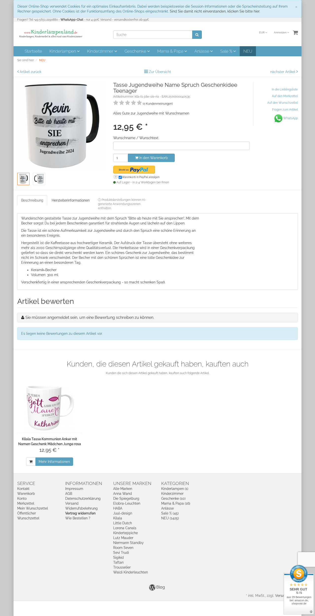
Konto (22, 498)
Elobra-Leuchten (126, 503)
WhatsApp (290, 118)
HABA (117, 508)
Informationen (83, 483)
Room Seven (123, 548)
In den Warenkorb (153, 158)
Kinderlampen (63, 51)
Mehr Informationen (54, 462)
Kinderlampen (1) (174, 489)
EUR (262, 32)
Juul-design (122, 513)
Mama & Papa (170, 51)
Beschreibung (32, 200)
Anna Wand (122, 494)
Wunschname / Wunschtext (135, 138)
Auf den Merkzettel (285, 96)
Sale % (226, 51)
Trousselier (122, 567)
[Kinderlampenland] (50, 34)
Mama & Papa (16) (175, 503)
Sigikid (118, 557)
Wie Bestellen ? (77, 518)
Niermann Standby (128, 543)
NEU (247, 51)
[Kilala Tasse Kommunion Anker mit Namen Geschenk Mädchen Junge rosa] (49, 407)
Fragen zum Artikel (285, 109)
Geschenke (136, 51)
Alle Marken (122, 489)
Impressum (74, 489)
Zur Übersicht (160, 72)
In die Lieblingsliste (285, 89)
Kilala (117, 518)
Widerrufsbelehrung (81, 508)
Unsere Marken (132, 483)
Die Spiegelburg (126, 498)
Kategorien (175, 483)
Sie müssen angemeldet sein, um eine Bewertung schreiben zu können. (89, 317)
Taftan (118, 562)
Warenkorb (26, 494)
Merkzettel (25, 503)
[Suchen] (197, 34)
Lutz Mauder (123, 538)
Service (26, 483)
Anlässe (202, 51)
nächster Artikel (283, 72)
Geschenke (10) (173, 498)
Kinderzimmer (100, 51)
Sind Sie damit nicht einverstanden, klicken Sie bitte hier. (215, 11)
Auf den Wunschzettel (282, 102)
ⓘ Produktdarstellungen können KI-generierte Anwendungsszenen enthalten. (122, 204)
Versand (72, 503)
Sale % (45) (170, 513)
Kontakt (23, 489)
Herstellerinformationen (71, 200)
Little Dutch (122, 523)
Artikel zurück (30, 72)
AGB (68, 494)
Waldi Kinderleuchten (130, 572)
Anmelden (280, 32)
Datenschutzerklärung (83, 498)
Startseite (33, 51)
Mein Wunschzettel (32, 508)
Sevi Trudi (121, 553)
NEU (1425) (170, 518)
